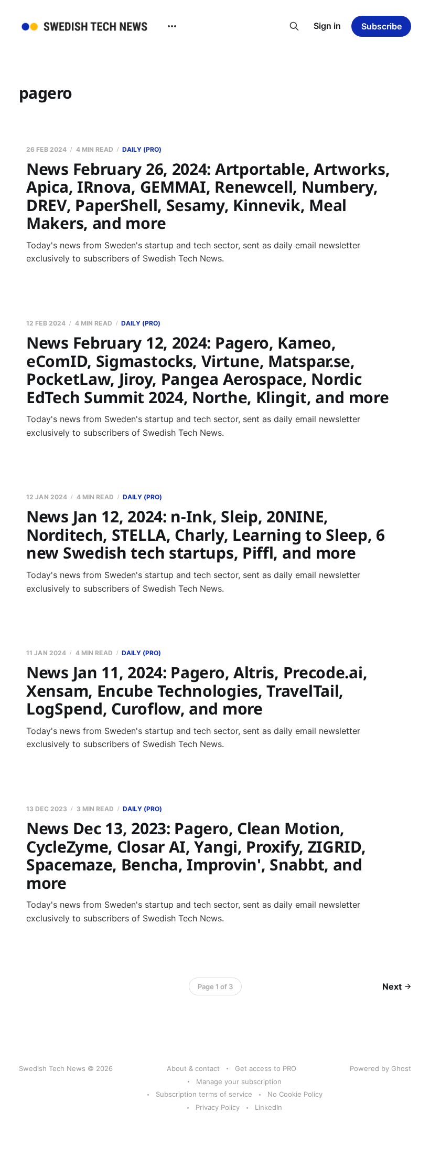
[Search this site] (294, 26)
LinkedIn (268, 1107)
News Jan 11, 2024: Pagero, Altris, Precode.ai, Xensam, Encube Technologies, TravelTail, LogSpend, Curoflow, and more (196, 690)
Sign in (327, 25)
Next (392, 986)
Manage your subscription (239, 1081)
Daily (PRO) (142, 149)
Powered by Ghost (380, 1068)
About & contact (193, 1068)
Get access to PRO (265, 1068)
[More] (172, 26)
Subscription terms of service (204, 1094)
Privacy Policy (218, 1107)
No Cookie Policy (294, 1094)
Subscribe (381, 26)
